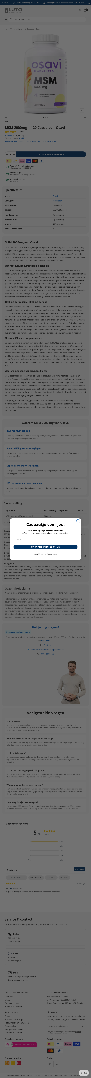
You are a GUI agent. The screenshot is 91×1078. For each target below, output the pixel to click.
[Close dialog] (78, 521)
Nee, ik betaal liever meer (45, 554)
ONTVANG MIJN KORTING (45, 547)
